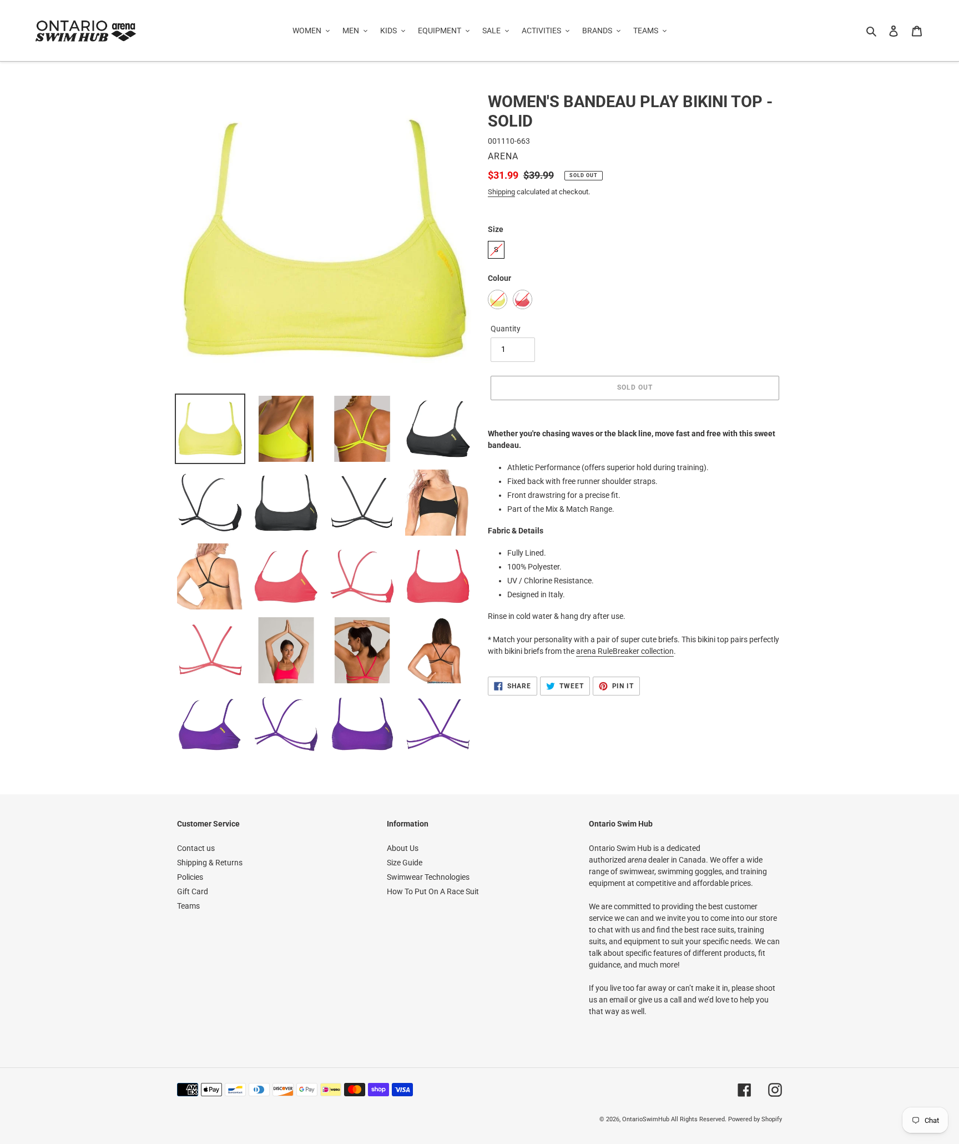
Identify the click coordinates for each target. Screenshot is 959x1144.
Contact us (196, 848)
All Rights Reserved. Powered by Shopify (726, 1119)
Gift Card (192, 891)
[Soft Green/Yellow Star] (497, 299)
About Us (402, 848)
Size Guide (404, 862)
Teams (188, 905)
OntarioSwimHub (645, 1119)
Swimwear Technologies (428, 877)
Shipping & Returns (210, 862)
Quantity (506, 328)
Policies (190, 877)
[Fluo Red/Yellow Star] (522, 299)
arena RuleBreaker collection (625, 651)
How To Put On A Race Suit (433, 891)
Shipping (501, 192)
